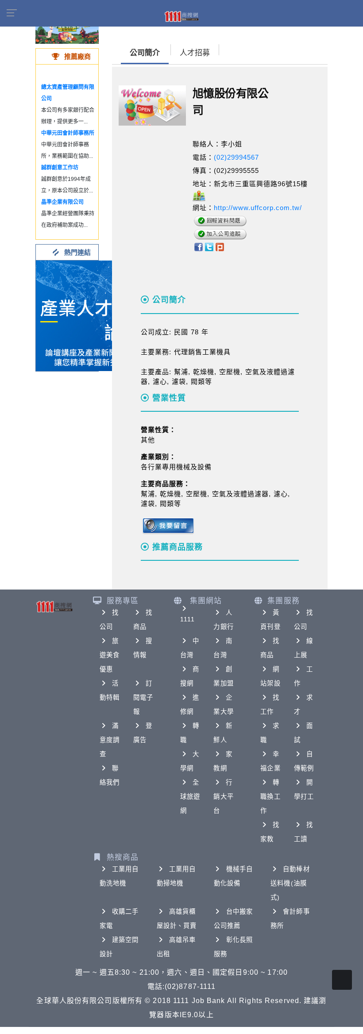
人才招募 (195, 53)
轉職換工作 (270, 796)
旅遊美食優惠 (110, 655)
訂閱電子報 (143, 697)
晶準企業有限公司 (62, 202)
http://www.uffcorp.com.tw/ (258, 207)
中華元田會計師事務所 (67, 133)
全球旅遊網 (190, 796)
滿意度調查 (110, 740)
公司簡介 (145, 53)
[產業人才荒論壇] (91, 315)
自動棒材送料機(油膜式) (289, 883)
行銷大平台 (223, 796)
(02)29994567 (236, 157)
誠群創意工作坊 (59, 168)
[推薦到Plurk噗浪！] (220, 246)
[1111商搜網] (181, 16)
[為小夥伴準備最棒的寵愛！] (67, 30)
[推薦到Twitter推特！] (209, 246)
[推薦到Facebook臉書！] (198, 246)
